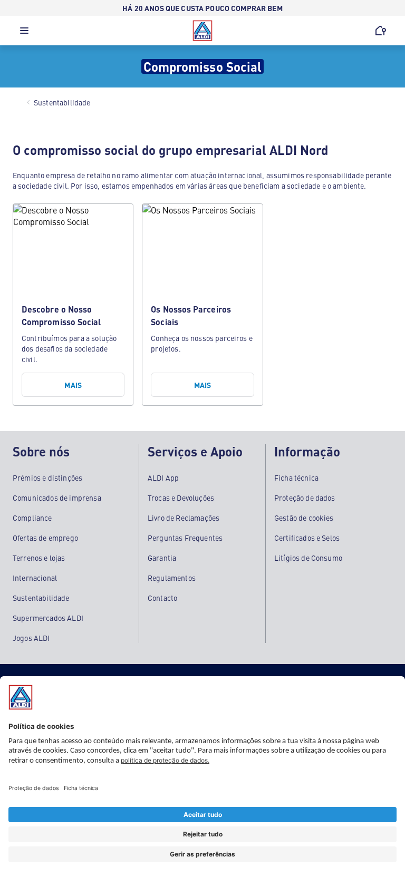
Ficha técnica (296, 477)
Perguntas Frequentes (185, 537)
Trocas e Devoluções (181, 497)
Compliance (32, 517)
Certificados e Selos (307, 537)
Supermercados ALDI (48, 617)
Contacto (162, 597)
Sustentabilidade (41, 597)
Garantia (162, 557)
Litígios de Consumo (308, 557)
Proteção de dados (304, 497)
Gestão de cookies (304, 517)
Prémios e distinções (47, 477)
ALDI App (163, 477)
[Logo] (202, 30)
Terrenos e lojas (39, 557)
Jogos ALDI (31, 637)
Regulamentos (172, 577)
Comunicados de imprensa (57, 497)
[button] (24, 33)
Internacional (35, 577)
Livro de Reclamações (183, 517)
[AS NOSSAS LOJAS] (380, 30)
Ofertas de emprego (45, 537)
